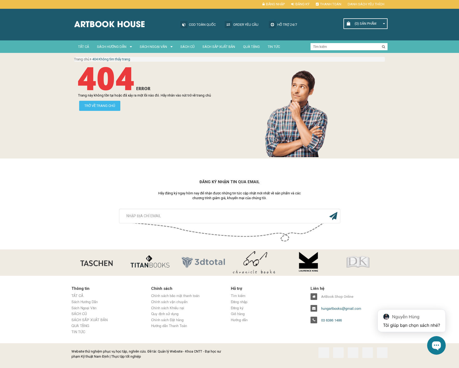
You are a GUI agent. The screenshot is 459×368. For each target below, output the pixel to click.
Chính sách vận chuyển (169, 301)
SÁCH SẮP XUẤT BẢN (218, 47)
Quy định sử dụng (164, 313)
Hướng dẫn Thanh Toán (169, 325)
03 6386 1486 (331, 320)
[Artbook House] (123, 24)
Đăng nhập (275, 4)
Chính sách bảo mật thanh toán (175, 295)
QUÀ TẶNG (251, 47)
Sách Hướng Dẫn (112, 47)
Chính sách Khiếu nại (167, 308)
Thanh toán (330, 4)
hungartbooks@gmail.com (341, 308)
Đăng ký (302, 4)
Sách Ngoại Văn (154, 47)
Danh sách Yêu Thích (366, 4)
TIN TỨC (274, 47)
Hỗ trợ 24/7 (287, 25)
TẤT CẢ (83, 47)
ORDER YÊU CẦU (245, 25)
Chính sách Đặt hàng (167, 319)
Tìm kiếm (238, 295)
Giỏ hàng (238, 313)
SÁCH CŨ (187, 47)
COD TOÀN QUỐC (202, 25)
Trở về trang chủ (99, 106)
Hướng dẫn (239, 319)
